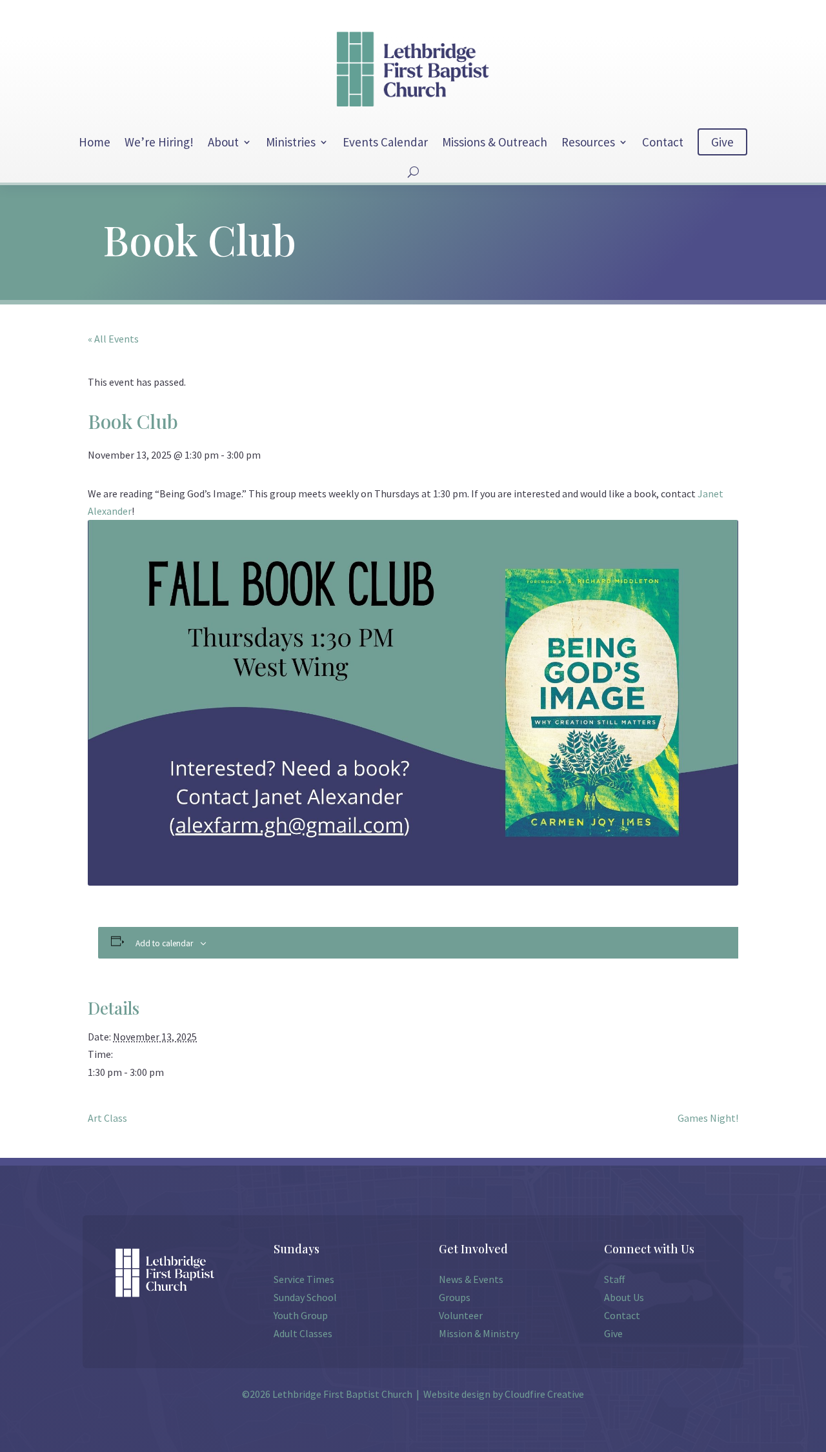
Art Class (107, 1117)
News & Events (471, 1279)
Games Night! (708, 1117)
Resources (588, 142)
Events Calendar (385, 142)
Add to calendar (164, 943)
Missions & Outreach (494, 142)
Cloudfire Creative (544, 1393)
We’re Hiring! (159, 142)
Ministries (291, 142)
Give (722, 142)
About (223, 142)
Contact (662, 142)
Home (94, 142)
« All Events (113, 338)
